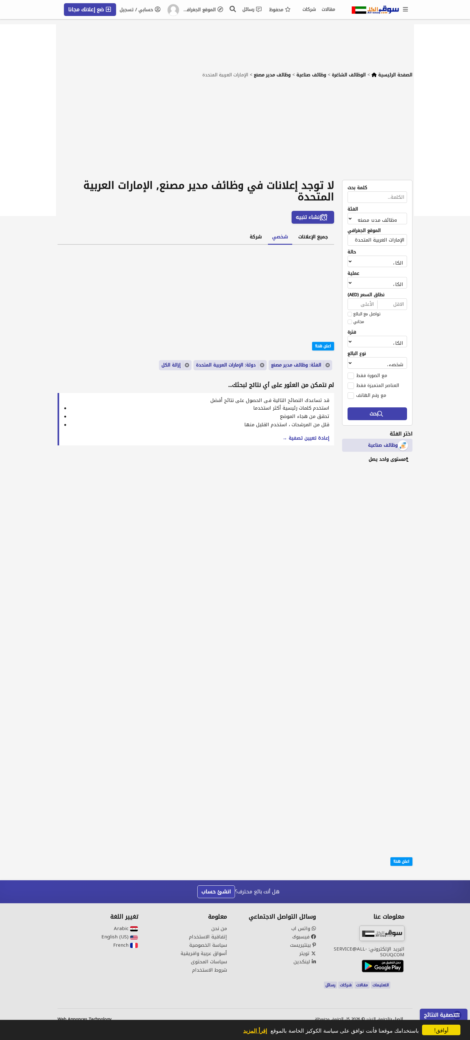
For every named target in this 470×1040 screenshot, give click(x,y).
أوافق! (441, 1030)
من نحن (219, 928)
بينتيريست (301, 945)
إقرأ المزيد (255, 1030)
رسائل (249, 9)
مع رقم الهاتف (371, 395)
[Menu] (405, 9)
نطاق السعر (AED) (366, 294)
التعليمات (380, 985)
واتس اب (301, 928)
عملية (353, 273)
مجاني (358, 322)
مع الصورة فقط (371, 375)
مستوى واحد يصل (387, 459)
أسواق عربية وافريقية (204, 953)
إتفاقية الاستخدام (208, 937)
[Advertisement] (235, 132)
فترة (352, 332)
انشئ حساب (216, 892)
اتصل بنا (395, 1019)
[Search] (233, 9)
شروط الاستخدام (209, 970)
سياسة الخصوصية (208, 945)
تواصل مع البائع (366, 314)
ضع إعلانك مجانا (87, 9)
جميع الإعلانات (313, 236)
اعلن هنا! (401, 861)
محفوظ (277, 9)
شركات (309, 9)
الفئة (353, 209)
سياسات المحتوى (209, 962)
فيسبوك (301, 937)
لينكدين (303, 962)
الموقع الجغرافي (200, 9)
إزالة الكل (171, 365)
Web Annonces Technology (85, 1019)
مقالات (328, 9)
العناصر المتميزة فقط (377, 385)
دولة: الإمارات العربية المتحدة (226, 365)
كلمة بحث (357, 187)
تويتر (305, 953)
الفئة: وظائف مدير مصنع (296, 365)
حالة (352, 252)
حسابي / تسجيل (137, 9)
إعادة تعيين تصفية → (305, 438)
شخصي (280, 236)
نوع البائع (357, 353)
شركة (256, 236)
